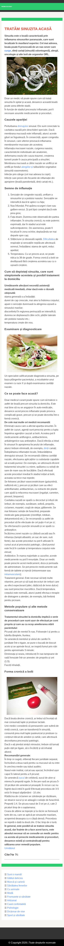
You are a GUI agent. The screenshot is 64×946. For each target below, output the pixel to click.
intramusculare (12, 574)
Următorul (9, 848)
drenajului (23, 126)
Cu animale (13, 889)
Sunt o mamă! (14, 874)
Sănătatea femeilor (17, 885)
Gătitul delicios (15, 878)
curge (7, 50)
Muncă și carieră (16, 882)
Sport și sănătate (16, 915)
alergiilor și (27, 167)
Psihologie (12, 908)
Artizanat (12, 900)
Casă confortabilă (16, 904)
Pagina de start (6, 6)
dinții (46, 448)
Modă (10, 893)
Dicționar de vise (16, 911)
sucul (22, 777)
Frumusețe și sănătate (19, 896)
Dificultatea (49, 239)
